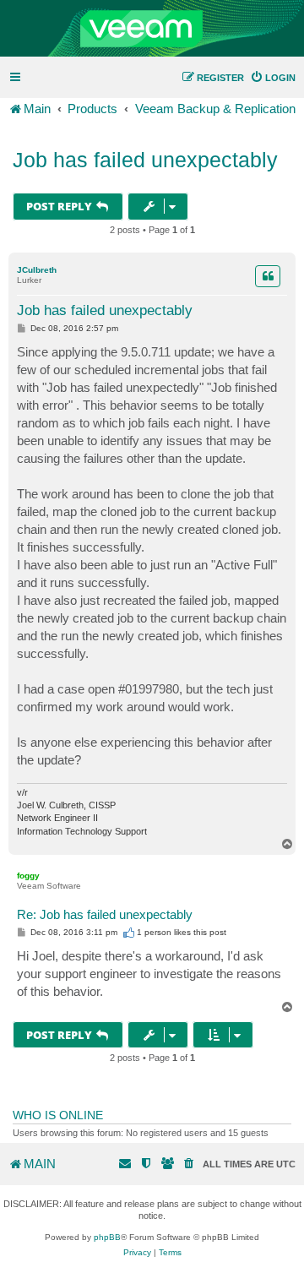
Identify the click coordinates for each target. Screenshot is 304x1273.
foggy (28, 875)
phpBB (107, 1237)
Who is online (58, 1115)
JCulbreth (37, 270)
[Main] (152, 28)
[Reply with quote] (267, 276)
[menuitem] (273, 78)
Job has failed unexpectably (145, 159)
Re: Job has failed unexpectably (105, 914)
